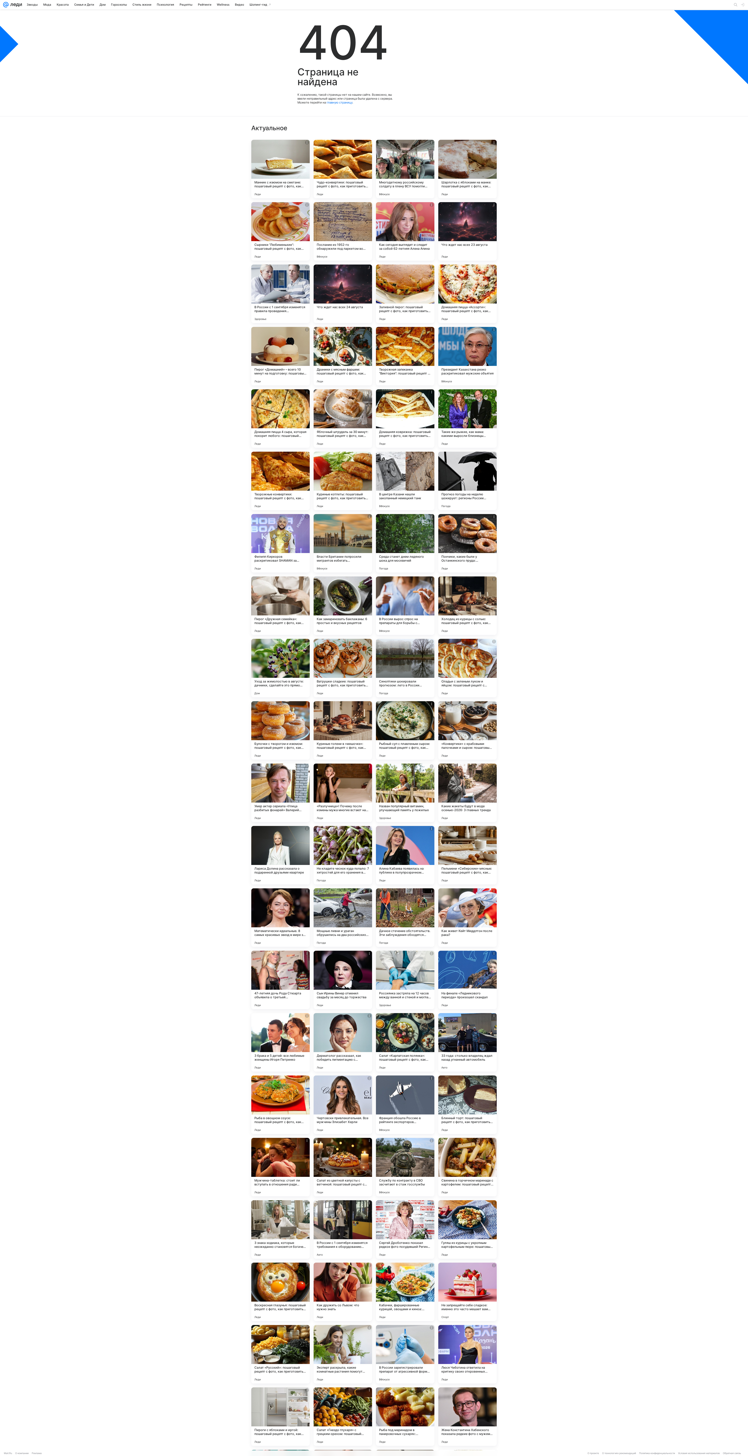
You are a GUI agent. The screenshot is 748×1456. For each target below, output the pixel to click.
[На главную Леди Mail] (15, 4)
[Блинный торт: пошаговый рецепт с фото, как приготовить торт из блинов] (467, 1104)
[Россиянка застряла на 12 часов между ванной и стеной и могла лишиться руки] (405, 980)
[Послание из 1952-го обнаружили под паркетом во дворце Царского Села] (343, 231)
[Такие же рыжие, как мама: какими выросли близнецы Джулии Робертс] (467, 418)
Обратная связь (732, 1453)
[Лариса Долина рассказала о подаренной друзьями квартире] (280, 855)
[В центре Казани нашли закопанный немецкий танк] (405, 481)
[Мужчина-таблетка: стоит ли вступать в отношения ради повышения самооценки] (280, 1167)
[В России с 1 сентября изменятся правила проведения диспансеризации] (280, 294)
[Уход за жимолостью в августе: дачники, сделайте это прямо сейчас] (280, 668)
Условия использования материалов (699, 1453)
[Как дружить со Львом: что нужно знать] (343, 1292)
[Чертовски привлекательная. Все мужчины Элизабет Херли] (343, 1104)
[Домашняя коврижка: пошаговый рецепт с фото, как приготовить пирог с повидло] (405, 418)
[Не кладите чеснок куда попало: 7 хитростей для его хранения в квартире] (343, 855)
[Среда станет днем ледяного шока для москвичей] (405, 543)
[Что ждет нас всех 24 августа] (343, 294)
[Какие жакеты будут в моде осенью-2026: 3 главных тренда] (467, 793)
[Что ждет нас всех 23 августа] (467, 231)
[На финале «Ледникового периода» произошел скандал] (467, 980)
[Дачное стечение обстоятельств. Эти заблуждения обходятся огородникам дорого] (405, 917)
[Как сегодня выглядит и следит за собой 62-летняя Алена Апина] (405, 231)
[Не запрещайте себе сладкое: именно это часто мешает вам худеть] (467, 1292)
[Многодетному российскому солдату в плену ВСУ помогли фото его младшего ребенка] (405, 169)
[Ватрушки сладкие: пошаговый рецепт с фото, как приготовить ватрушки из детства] (343, 668)
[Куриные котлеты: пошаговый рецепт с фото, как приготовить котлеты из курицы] (343, 481)
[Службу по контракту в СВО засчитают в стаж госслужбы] (405, 1167)
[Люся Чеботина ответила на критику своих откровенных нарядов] (467, 1354)
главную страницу (339, 102)
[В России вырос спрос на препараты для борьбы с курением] (405, 605)
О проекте (593, 1453)
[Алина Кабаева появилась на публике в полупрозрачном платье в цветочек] (405, 855)
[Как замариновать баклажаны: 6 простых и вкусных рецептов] (343, 605)
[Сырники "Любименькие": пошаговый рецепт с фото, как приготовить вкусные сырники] (280, 231)
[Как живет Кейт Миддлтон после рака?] (467, 917)
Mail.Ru (8, 1453)
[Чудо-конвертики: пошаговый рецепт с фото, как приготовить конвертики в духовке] (343, 169)
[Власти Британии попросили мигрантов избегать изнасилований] (343, 543)
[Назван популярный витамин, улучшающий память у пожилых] (405, 793)
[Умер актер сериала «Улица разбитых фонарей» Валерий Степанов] (280, 793)
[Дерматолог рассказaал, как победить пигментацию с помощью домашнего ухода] (343, 1042)
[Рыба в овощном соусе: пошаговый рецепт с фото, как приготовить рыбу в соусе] (280, 1104)
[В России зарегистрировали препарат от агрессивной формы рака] (405, 1354)
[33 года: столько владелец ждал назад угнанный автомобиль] (467, 1042)
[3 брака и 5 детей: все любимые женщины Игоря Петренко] (280, 1042)
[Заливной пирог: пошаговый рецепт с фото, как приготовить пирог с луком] (405, 294)
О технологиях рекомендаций (619, 1453)
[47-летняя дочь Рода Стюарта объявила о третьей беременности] (280, 980)
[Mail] (6, 4)
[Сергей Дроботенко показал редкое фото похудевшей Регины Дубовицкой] (405, 1229)
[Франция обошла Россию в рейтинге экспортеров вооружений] (405, 1104)
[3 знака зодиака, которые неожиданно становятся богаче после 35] (280, 1229)
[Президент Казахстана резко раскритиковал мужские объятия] (467, 356)
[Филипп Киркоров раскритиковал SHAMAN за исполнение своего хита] (280, 543)
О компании (22, 1453)
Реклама (37, 1453)
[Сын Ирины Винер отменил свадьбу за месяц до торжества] (343, 980)
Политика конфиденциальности (657, 1453)
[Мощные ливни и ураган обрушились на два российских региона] (343, 917)
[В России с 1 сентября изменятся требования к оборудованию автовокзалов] (343, 1229)
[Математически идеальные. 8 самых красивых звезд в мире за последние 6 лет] (280, 917)
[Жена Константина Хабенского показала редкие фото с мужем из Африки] (467, 1416)
